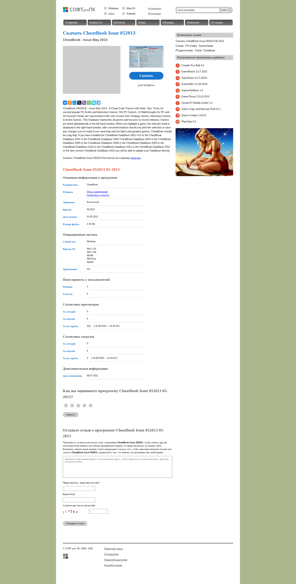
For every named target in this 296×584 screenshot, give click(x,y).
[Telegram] (98, 103)
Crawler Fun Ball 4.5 (192, 65)
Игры (142, 22)
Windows (113, 8)
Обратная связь (113, 548)
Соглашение (111, 554)
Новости (96, 22)
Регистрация (154, 13)
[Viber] (84, 103)
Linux (111, 13)
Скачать (146, 76)
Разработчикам (113, 565)
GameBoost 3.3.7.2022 (194, 71)
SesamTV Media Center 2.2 (197, 102)
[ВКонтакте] (65, 103)
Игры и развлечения (97, 192)
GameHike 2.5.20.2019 (194, 83)
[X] (79, 103)
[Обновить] (76, 517)
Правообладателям (115, 559)
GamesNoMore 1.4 (192, 90)
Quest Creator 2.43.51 (193, 115)
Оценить (70, 414)
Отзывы (217, 22)
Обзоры (168, 22)
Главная (71, 22)
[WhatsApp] (89, 103)
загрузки (135, 157)
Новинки (193, 22)
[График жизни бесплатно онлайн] (204, 175)
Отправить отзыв (75, 523)
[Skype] (94, 103)
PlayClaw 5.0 (188, 121)
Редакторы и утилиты (98, 195)
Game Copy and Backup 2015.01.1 (201, 108)
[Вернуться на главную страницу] (80, 11)
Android (131, 13)
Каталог (120, 22)
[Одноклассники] (70, 103)
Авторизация (154, 8)
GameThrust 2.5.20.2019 (195, 96)
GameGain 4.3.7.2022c (194, 77)
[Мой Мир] (74, 103)
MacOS (131, 8)
